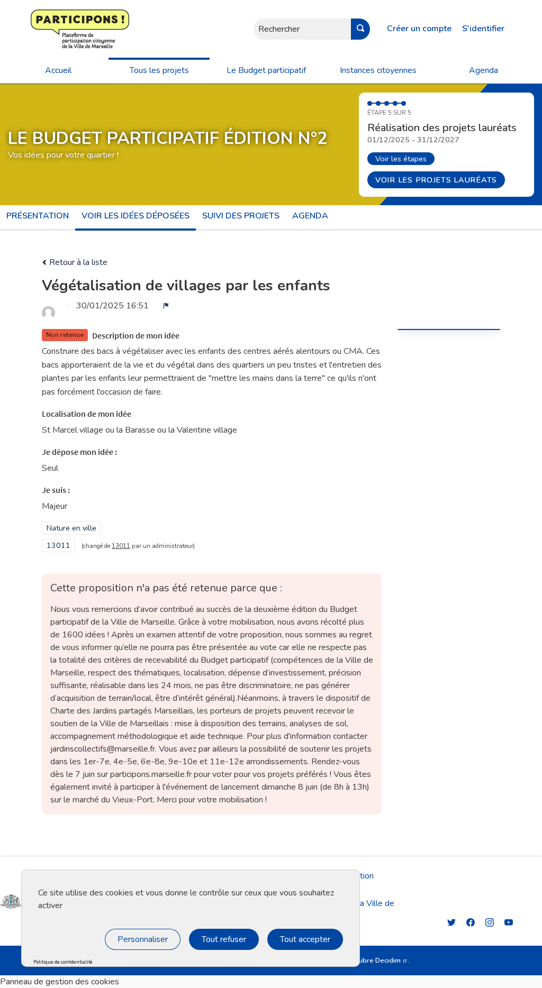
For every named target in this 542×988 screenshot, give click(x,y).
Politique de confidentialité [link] (63, 962)
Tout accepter (305, 939)
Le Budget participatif (266, 70)
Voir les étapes (401, 158)
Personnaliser (143, 939)
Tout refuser (224, 939)
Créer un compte (419, 28)
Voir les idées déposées (135, 216)
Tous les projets (159, 70)
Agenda (483, 70)
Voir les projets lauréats (436, 180)
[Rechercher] (360, 29)
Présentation (37, 216)
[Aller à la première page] (48, 29)
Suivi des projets (240, 216)
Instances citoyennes (378, 70)
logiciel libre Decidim (371, 960)
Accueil (58, 70)
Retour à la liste (77, 262)
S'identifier (483, 28)
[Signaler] (166, 305)
